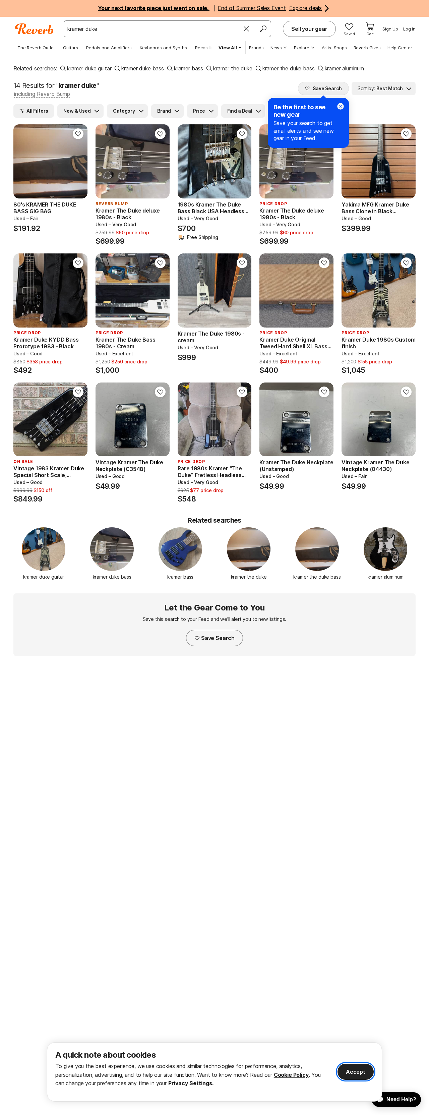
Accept (355, 1071)
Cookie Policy (291, 1074)
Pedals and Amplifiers (109, 47)
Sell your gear (309, 28)
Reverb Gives (367, 47)
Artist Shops (334, 47)
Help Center (399, 47)
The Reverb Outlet (36, 47)
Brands (256, 47)
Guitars (70, 47)
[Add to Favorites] (78, 133)
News (276, 47)
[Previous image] (22, 161)
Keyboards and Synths (163, 47)
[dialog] (214, 1072)
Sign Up (390, 29)
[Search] (263, 29)
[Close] (246, 29)
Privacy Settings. (190, 1083)
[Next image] (78, 161)
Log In (409, 29)
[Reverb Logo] (34, 29)
